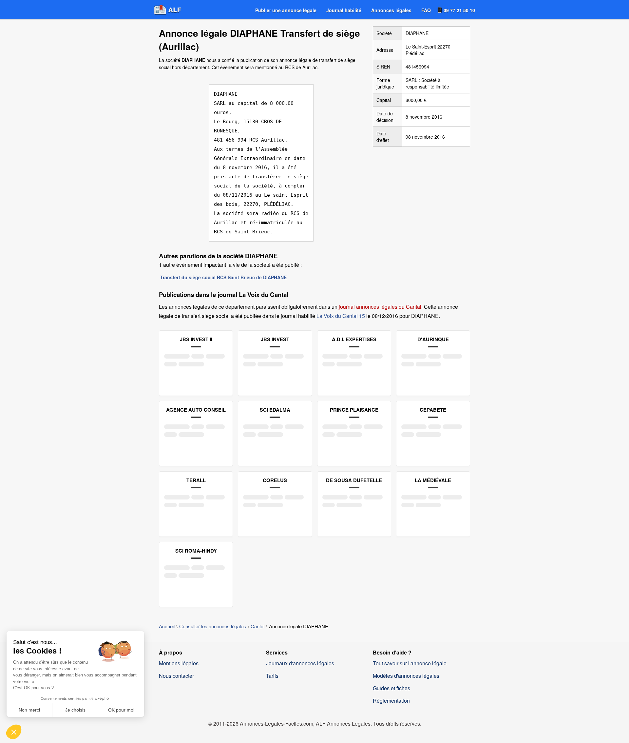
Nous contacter (176, 675)
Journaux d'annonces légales (300, 663)
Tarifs (272, 675)
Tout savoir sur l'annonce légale (410, 663)
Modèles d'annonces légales (406, 675)
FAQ (426, 10)
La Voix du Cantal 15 (340, 316)
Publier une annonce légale (285, 10)
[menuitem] (285, 10)
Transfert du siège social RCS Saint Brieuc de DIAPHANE (223, 277)
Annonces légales (391, 10)
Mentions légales (179, 663)
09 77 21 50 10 (459, 10)
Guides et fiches (391, 688)
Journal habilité (343, 10)
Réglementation (391, 700)
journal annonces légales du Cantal (380, 306)
